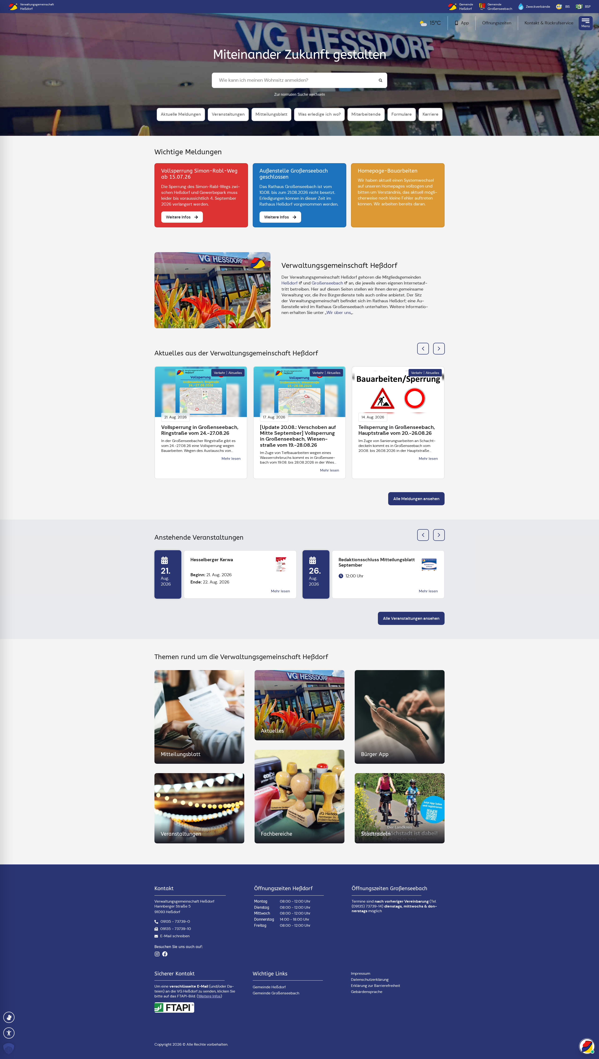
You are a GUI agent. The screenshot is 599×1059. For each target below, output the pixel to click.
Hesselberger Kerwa (211, 560)
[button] (439, 348)
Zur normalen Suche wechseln (299, 94)
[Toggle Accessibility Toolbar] (9, 1033)
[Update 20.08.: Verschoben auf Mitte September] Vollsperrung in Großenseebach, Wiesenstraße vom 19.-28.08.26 (298, 436)
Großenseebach (327, 283)
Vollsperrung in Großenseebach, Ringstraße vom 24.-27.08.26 (199, 430)
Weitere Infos (209, 996)
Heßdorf (289, 283)
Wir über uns (338, 312)
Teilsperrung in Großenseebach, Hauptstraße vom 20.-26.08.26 (396, 430)
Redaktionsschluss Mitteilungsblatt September (377, 562)
